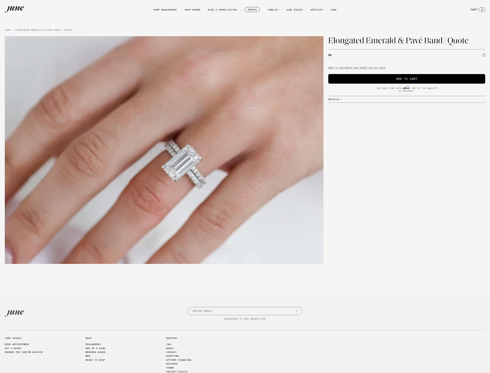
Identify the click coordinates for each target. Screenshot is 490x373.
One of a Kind (95, 348)
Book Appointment (17, 344)
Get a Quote (13, 348)
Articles (316, 9)
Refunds (171, 363)
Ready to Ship (95, 360)
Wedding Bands (95, 352)
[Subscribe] (297, 311)
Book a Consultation (222, 9)
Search (252, 9)
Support (171, 338)
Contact (171, 352)
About (170, 348)
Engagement (93, 344)
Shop (89, 338)
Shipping (172, 356)
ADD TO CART (406, 78)
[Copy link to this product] (484, 55)
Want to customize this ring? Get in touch (356, 67)
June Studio (294, 9)
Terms (170, 367)
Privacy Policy (177, 371)
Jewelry (273, 9)
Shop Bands (192, 9)
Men (88, 356)
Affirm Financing (179, 360)
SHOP (8, 30)
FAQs (333, 9)
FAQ (168, 344)
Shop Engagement (165, 9)
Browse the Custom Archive (24, 352)
